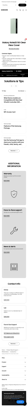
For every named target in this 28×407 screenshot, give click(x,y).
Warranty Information (14, 48)
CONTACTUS (22, 75)
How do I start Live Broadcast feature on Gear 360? (13, 56)
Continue (22, 5)
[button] (14, 99)
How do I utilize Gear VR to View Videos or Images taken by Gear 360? (14, 59)
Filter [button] (4, 91)
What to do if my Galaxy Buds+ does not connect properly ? (14, 62)
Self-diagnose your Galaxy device (12, 333)
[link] (25, 40)
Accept (20, 401)
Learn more (6, 299)
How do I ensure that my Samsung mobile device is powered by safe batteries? (14, 65)
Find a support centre (9, 336)
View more (13, 343)
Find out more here (16, 398)
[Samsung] (4, 9)
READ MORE (7, 180)
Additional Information (11, 75)
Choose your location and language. (9, 1)
